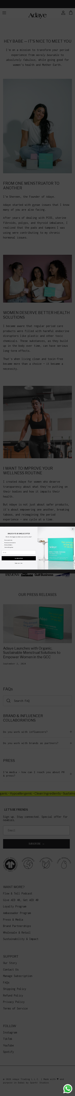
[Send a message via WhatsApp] (67, 1088)
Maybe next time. (19, 563)
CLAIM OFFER (19, 558)
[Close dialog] (72, 528)
